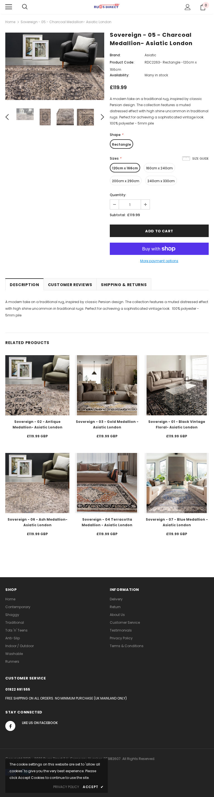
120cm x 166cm (125, 168)
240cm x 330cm (161, 181)
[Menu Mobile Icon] (8, 7)
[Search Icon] (25, 7)
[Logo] (107, 6)
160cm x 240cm (159, 168)
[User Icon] (188, 7)
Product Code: (122, 62)
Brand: (115, 55)
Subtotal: (118, 215)
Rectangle (121, 144)
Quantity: (118, 194)
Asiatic (150, 55)
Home (10, 22)
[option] (54, 66)
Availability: (119, 75)
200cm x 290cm (125, 181)
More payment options (159, 261)
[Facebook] (10, 726)
